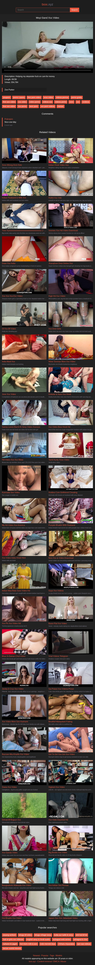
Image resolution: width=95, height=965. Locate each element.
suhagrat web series (62, 939)
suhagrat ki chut (80, 939)
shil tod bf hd (81, 935)
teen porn (34, 106)
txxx (47, 4)
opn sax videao (84, 944)
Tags (52, 955)
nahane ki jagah (10, 944)
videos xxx (47, 102)
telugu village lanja (43, 935)
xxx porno (22, 106)
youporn (6, 97)
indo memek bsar (47, 944)
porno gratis (76, 97)
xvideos (85, 102)
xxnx (71, 102)
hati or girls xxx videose (13, 939)
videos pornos (62, 97)
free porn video (34, 97)
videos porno (60, 102)
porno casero (19, 97)
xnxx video (48, 97)
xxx (77, 102)
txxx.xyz (32, 961)
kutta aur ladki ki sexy (63, 935)
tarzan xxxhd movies (12, 948)
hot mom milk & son (28, 944)
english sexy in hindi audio (38, 939)
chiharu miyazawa (66, 944)
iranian (61, 106)
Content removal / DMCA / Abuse (51, 961)
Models (59, 955)
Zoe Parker (9, 90)
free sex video (9, 102)
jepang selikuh (9, 935)
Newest (36, 955)
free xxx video (9, 106)
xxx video (22, 102)
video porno (34, 102)
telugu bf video (25, 935)
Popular (44, 955)
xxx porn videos (48, 106)
